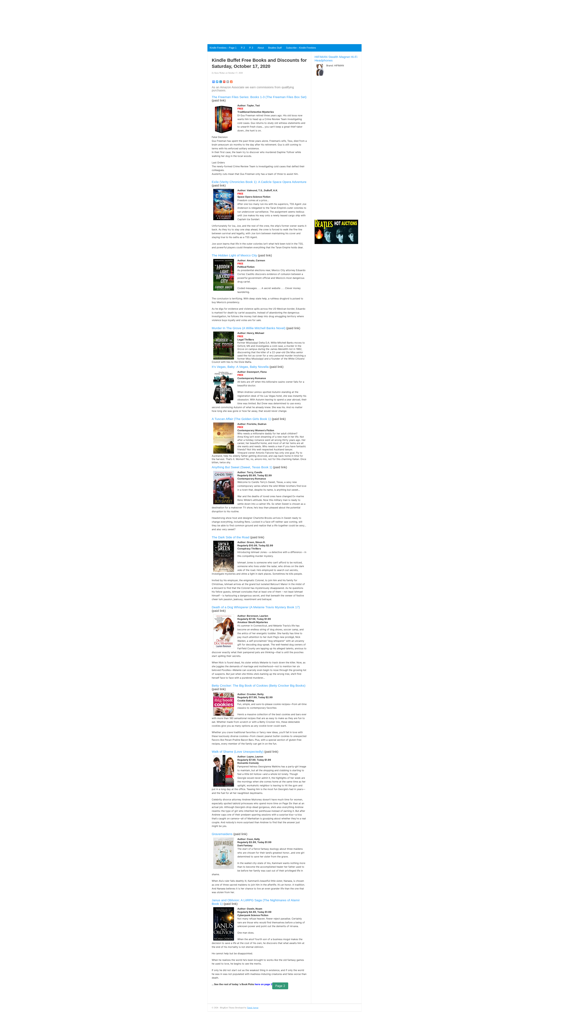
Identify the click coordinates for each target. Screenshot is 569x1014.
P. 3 (251, 48)
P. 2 (243, 48)
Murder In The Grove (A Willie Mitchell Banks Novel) (248, 328)
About (261, 48)
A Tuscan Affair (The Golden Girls (235, 419)
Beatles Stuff (275, 48)
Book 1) (265, 419)
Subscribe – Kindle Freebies (301, 48)
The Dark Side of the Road (230, 537)
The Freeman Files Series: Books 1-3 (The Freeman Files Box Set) (259, 97)
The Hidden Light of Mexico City (234, 255)
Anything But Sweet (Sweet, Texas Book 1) (242, 467)
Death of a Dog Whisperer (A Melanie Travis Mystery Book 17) (256, 607)
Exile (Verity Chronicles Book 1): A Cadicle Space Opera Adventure (259, 182)
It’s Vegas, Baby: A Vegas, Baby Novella (240, 366)
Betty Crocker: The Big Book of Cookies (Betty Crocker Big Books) (258, 685)
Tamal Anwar (252, 1007)
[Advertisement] (89, 20)
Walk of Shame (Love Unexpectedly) (237, 751)
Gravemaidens (222, 834)
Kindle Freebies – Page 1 (223, 48)
